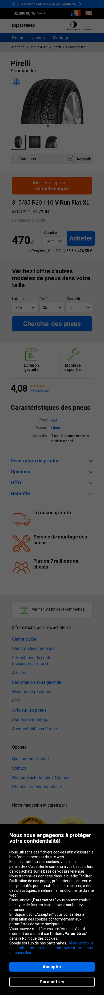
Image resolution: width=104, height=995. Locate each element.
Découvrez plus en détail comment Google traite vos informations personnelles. (51, 948)
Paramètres (52, 981)
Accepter (52, 966)
